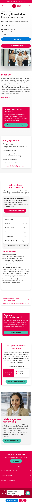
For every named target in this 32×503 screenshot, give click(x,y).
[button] (28, 493)
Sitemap (6, 491)
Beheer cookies (24, 491)
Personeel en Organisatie (8, 11)
